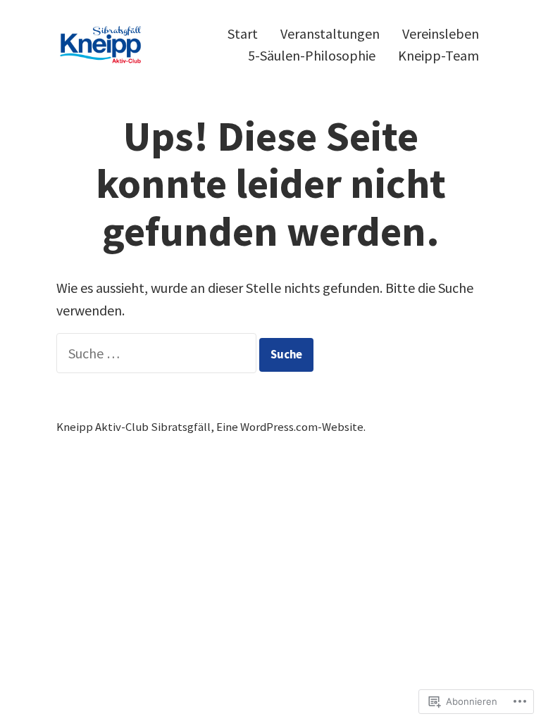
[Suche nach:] (157, 353)
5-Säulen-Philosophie (311, 56)
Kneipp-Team (438, 56)
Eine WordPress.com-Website (289, 427)
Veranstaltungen (330, 33)
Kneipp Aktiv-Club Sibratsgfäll (133, 427)
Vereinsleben (440, 33)
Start (243, 33)
